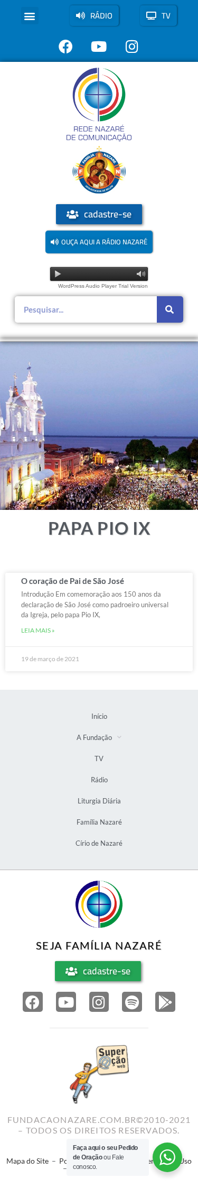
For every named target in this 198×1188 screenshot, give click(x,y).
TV (99, 758)
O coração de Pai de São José (72, 581)
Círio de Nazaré (99, 843)
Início (99, 716)
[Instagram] (99, 1002)
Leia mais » (38, 630)
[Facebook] (33, 1002)
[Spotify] (132, 1002)
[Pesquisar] (170, 309)
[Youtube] (66, 1002)
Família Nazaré (99, 822)
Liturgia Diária (99, 801)
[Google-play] (165, 1002)
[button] (30, 15)
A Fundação (94, 737)
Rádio (99, 779)
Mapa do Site (27, 1160)
